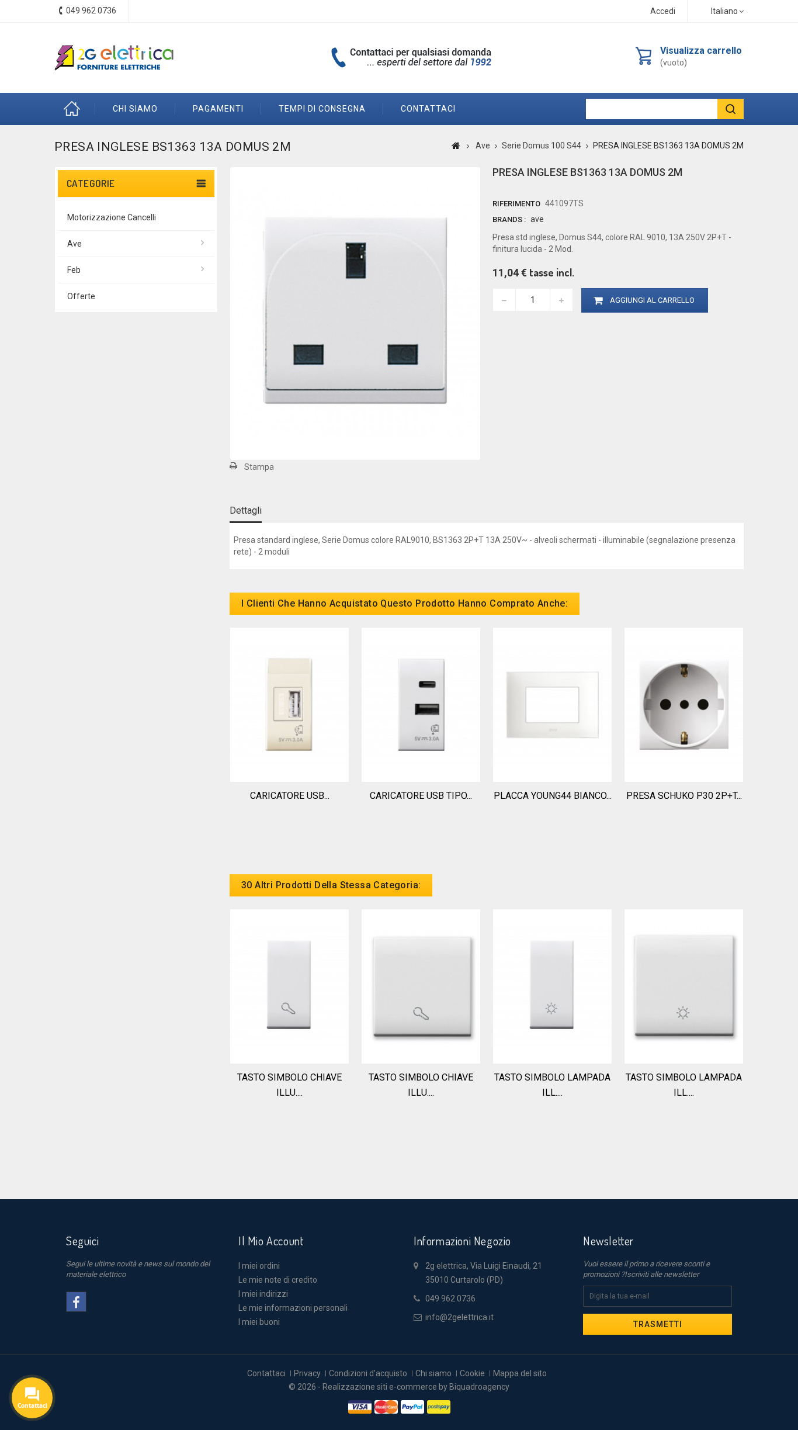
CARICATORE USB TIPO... (421, 795)
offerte (81, 296)
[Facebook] (76, 1301)
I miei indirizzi (263, 1294)
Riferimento (516, 203)
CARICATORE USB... (289, 795)
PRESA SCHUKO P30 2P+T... (684, 795)
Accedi (662, 11)
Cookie (472, 1373)
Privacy (307, 1373)
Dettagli (246, 510)
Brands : (509, 219)
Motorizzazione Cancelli (111, 217)
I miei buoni (259, 1322)
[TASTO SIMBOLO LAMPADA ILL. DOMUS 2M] (683, 985)
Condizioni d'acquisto (368, 1373)
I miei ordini (259, 1265)
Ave (74, 243)
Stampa (259, 467)
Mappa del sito (520, 1373)
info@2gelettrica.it (459, 1317)
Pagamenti (218, 108)
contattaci (428, 108)
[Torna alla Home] (456, 145)
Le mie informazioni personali (293, 1308)
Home (74, 109)
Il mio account (270, 1240)
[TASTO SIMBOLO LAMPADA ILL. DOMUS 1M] (552, 985)
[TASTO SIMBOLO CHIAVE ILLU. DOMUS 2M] (421, 985)
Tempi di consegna (322, 108)
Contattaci (266, 1373)
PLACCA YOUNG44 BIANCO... (553, 795)
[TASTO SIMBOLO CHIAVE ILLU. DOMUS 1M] (289, 985)
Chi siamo (135, 108)
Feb (74, 270)
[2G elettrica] (114, 58)
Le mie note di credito (277, 1279)
